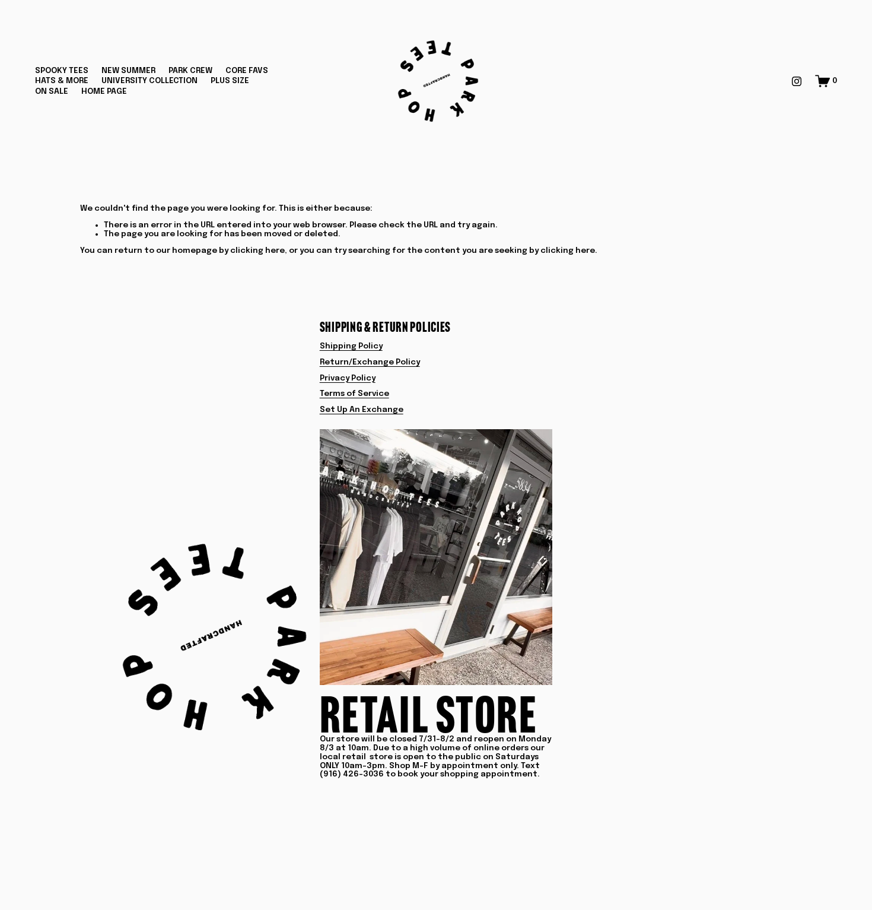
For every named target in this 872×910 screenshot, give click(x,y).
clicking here (257, 250)
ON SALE (51, 91)
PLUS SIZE (230, 81)
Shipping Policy (351, 346)
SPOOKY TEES (61, 70)
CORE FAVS (246, 70)
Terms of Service (354, 393)
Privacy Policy (347, 378)
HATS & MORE (61, 81)
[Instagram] (797, 81)
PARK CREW (190, 70)
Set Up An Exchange (361, 409)
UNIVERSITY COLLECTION (149, 81)
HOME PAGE (104, 91)
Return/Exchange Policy (370, 362)
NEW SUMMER (128, 70)
